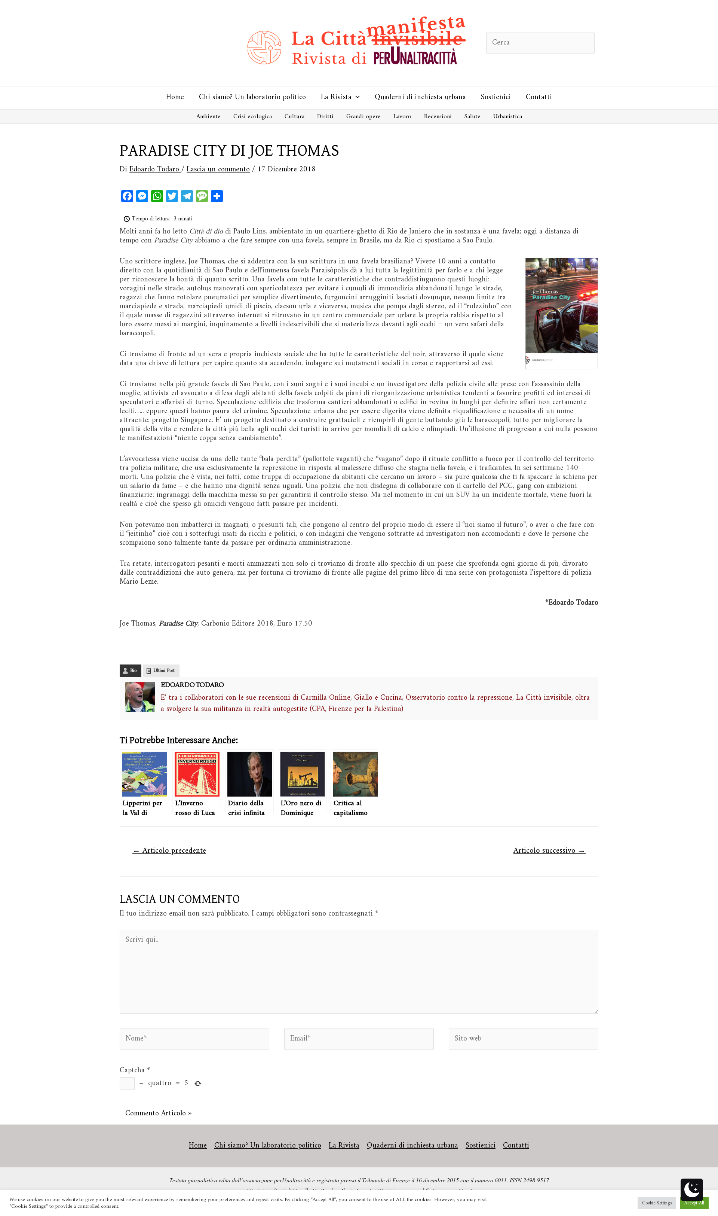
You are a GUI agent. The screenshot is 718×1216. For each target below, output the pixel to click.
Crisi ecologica (252, 116)
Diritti (325, 116)
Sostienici (496, 97)
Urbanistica (507, 116)
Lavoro (402, 116)
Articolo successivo (549, 851)
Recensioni (438, 116)
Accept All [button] (694, 1203)
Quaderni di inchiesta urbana (420, 97)
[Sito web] (523, 1040)
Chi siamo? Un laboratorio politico (252, 97)
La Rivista (336, 97)
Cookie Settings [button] (657, 1203)
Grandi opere (363, 116)
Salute (472, 116)
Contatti (539, 97)
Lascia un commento (218, 169)
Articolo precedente (169, 851)
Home (175, 97)
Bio (133, 670)
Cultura (294, 116)
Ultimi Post (164, 670)
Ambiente (208, 116)
